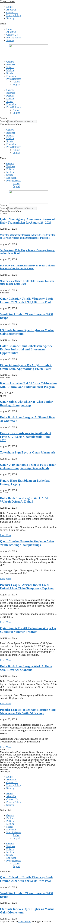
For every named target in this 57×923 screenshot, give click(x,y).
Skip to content (7, 1)
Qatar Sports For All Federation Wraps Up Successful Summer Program (28, 630)
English (16, 84)
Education (11, 76)
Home (9, 6)
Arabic (16, 81)
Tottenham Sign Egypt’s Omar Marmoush (27, 452)
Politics (10, 67)
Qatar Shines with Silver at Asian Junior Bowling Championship (26, 403)
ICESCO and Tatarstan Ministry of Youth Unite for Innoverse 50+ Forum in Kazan (27, 267)
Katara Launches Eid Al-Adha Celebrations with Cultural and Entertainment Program (28, 385)
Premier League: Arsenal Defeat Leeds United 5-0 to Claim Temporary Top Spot (27, 586)
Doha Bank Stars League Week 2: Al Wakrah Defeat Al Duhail (24, 499)
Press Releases (13, 78)
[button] (28, 23)
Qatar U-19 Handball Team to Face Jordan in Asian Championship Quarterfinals (28, 466)
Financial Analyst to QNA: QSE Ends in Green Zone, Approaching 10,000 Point (26, 367)
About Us (11, 9)
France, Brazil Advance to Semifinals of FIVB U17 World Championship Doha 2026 (25, 437)
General (10, 61)
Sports (9, 73)
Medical (10, 70)
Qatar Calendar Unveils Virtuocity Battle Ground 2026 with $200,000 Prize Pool (26, 300)
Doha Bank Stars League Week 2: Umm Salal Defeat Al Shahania (26, 668)
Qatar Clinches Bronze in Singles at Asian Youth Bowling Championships (27, 543)
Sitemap (10, 18)
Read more (4, 769)
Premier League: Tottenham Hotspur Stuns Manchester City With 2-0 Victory (28, 711)
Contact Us (12, 12)
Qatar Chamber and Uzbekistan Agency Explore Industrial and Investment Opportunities (26, 349)
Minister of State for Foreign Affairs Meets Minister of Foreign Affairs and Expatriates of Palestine (27, 236)
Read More (5, 535)
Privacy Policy (13, 15)
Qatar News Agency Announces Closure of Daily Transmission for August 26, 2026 (27, 220)
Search (3, 121)
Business (10, 64)
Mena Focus (24, 921)
